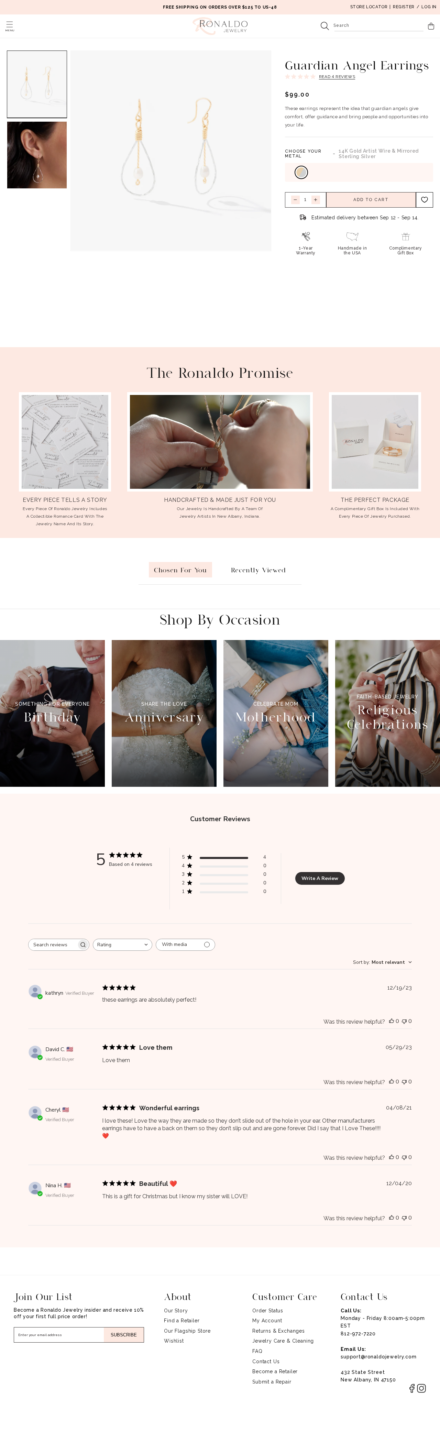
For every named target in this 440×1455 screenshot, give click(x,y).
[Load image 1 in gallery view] (37, 84)
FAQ (257, 1351)
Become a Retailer (275, 1371)
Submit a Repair (272, 1382)
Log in (429, 6)
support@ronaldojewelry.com (379, 1356)
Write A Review (319, 878)
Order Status (267, 1310)
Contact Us (265, 1361)
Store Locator (369, 6)
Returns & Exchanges (278, 1331)
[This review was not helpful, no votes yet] (404, 1021)
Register (404, 6)
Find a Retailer (182, 1320)
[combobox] (379, 26)
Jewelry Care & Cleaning (283, 1341)
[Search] (325, 26)
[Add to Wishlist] (424, 200)
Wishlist (174, 1341)
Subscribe (124, 1334)
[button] (9, 24)
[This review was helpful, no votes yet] (391, 1021)
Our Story (176, 1310)
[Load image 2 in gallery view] (37, 155)
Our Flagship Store (187, 1331)
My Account (267, 1320)
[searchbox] (53, 944)
